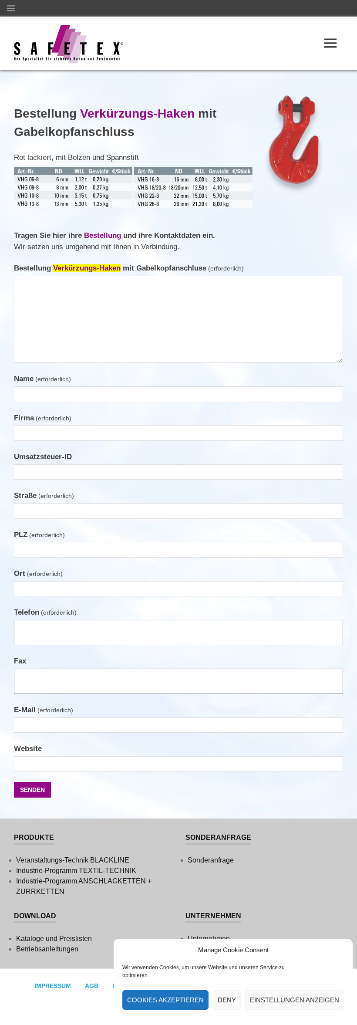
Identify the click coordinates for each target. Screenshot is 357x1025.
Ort (38, 573)
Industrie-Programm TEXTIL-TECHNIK (76, 870)
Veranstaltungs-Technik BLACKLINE (72, 860)
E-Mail (43, 710)
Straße (44, 495)
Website (28, 748)
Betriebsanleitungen (47, 949)
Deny (227, 1000)
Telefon (45, 612)
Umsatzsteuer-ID (43, 457)
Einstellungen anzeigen (294, 1000)
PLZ (39, 535)
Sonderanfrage (211, 860)
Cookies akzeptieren (165, 1000)
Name (42, 379)
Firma (42, 418)
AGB (91, 985)
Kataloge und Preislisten (54, 938)
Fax (20, 661)
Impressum (52, 985)
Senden (32, 789)
